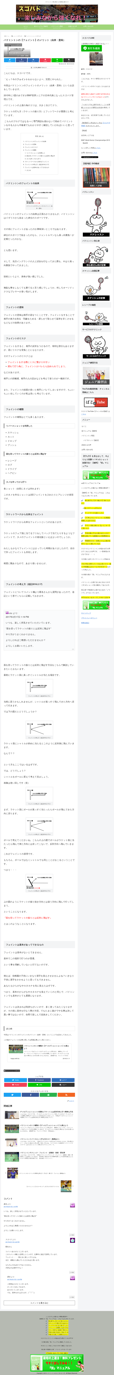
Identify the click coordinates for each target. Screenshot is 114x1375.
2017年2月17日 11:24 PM (14, 1279)
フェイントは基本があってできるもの (37, 167)
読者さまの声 (86, 445)
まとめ (29, 170)
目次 (36, 136)
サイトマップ (86, 613)
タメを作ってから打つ (34, 159)
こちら (98, 148)
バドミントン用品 (88, 435)
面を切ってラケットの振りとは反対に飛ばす (41, 156)
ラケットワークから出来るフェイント (37, 161)
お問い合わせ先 (87, 449)
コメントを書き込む (39, 1303)
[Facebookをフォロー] (30, 1095)
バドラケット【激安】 (91, 440)
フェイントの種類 (30, 150)
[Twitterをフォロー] (12, 1095)
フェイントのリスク (31, 147)
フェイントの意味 (30, 144)
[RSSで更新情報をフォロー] (66, 1095)
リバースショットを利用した (36, 153)
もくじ (84, 426)
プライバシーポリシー (89, 618)
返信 (72, 1235)
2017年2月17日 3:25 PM (12, 1242)
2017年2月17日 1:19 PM (11, 1206)
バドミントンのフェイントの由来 (35, 141)
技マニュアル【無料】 (90, 431)
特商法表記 (85, 623)
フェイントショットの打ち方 (12, 1070)
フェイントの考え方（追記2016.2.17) (37, 164)
